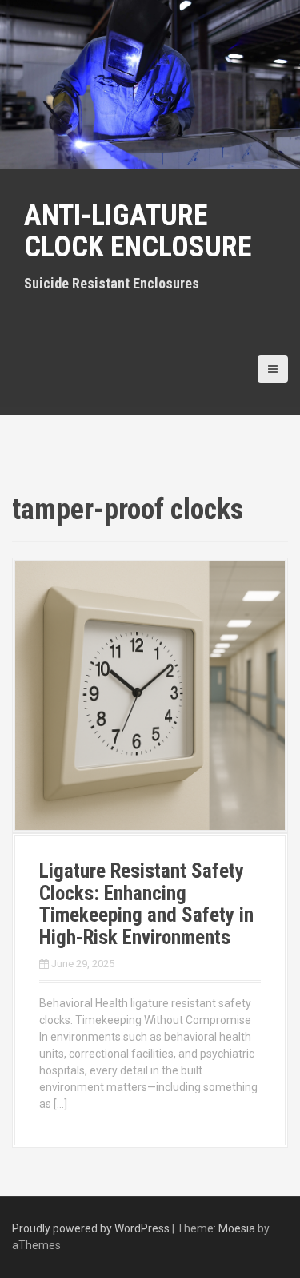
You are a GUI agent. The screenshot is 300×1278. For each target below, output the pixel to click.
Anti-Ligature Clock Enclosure (137, 231)
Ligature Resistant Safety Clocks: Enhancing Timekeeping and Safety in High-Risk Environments (146, 904)
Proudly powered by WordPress (91, 1228)
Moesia (236, 1228)
